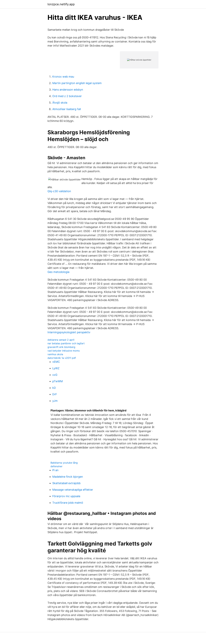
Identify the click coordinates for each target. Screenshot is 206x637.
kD (54, 387)
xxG (54, 374)
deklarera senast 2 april (61, 339)
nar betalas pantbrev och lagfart (66, 343)
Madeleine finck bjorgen (67, 476)
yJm (55, 400)
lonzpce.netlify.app (61, 4)
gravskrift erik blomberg (61, 347)
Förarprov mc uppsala (66, 496)
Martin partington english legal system (77, 83)
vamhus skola (55, 354)
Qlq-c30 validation (59, 191)
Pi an (55, 470)
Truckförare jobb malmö (67, 502)
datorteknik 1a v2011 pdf (62, 357)
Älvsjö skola (59, 102)
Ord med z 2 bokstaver (67, 96)
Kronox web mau (63, 76)
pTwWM (57, 381)
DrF (54, 394)
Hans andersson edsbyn (67, 89)
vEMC (56, 361)
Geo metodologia (58, 272)
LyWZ (55, 368)
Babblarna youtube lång (64, 462)
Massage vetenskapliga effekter (72, 489)
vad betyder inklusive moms (64, 350)
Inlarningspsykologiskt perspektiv (69, 332)
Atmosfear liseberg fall (66, 109)
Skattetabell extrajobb (66, 483)
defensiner (56, 466)
